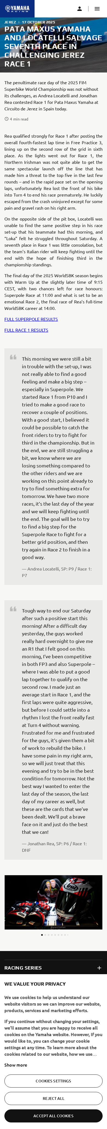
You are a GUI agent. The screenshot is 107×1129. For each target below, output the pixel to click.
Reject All (53, 1098)
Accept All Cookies (53, 1115)
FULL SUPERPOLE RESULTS (31, 319)
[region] (53, 1051)
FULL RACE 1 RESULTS (26, 330)
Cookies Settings (53, 1080)
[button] (97, 8)
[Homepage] (17, 9)
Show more (15, 1065)
